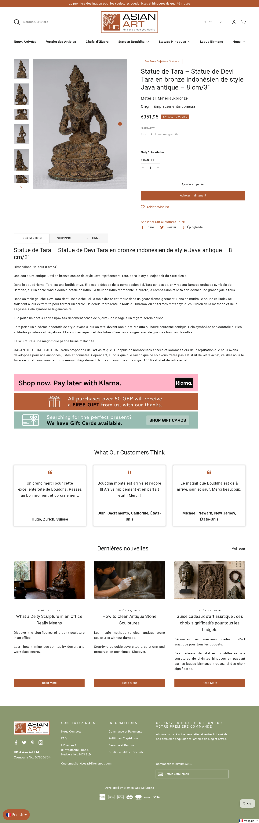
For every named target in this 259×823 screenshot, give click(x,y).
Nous (237, 42)
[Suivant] (120, 124)
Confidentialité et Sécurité (126, 752)
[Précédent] (39, 124)
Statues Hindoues (172, 42)
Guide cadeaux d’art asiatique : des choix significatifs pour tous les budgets (210, 623)
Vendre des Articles (61, 42)
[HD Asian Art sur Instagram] (40, 742)
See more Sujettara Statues (162, 61)
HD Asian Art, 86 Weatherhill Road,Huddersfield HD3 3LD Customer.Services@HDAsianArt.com (82, 754)
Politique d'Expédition (123, 738)
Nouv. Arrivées (25, 42)
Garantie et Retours (122, 745)
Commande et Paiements (125, 731)
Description (32, 238)
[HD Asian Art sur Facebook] (16, 742)
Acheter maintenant (193, 195)
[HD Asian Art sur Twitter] (24, 742)
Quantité (148, 160)
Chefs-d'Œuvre (97, 42)
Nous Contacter (71, 731)
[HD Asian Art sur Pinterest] (32, 742)
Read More (49, 683)
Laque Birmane (211, 42)
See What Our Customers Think (163, 222)
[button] (155, 207)
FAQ (64, 738)
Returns (93, 238)
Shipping (64, 238)
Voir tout (238, 548)
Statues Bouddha (131, 42)
